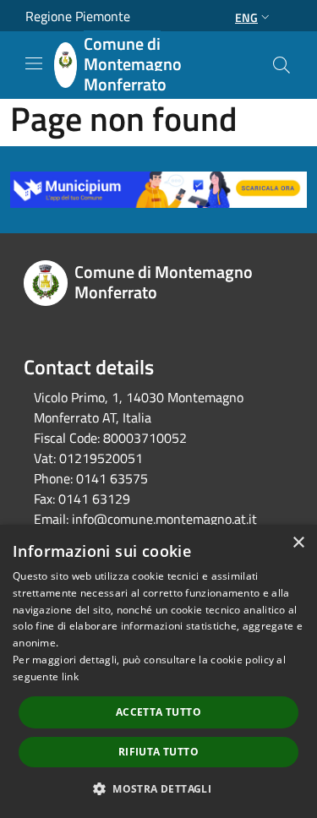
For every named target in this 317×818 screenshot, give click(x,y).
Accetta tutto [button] (158, 712)
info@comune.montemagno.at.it (164, 519)
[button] (158, 788)
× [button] (298, 543)
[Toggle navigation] (34, 63)
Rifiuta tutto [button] (158, 751)
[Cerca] (281, 65)
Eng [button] (246, 17)
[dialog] (158, 671)
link (70, 676)
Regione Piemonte (77, 16)
